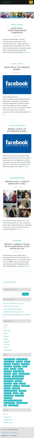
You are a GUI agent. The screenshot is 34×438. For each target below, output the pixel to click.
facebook (17, 366)
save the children (11, 390)
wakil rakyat (13, 405)
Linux (5, 333)
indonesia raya (18, 371)
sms (22, 393)
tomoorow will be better (13, 400)
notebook (8, 383)
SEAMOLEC (22, 390)
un (5, 405)
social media (9, 395)
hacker (13, 368)
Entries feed (7, 417)
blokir (27, 361)
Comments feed (8, 419)
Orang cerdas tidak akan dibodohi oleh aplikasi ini (17, 246)
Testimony (7, 344)
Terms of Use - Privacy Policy (9, 432)
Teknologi (20, 24)
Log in (6, 414)
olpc (15, 383)
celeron (7, 364)
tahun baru (19, 395)
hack (6, 368)
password (8, 385)
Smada (22, 178)
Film (5, 328)
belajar (13, 24)
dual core (8, 366)
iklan (20, 368)
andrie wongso (10, 359)
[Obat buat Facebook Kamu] (17, 84)
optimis (22, 383)
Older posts (10, 282)
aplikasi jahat (22, 359)
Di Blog (10, 435)
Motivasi (17, 178)
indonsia (7, 373)
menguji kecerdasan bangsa (14, 378)
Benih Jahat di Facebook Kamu (17, 130)
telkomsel (8, 398)
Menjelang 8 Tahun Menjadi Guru (17, 182)
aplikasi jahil (9, 361)
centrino (16, 364)
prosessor (16, 388)
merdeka (18, 381)
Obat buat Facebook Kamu (17, 68)
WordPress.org (8, 422)
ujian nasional (22, 403)
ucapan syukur (9, 403)
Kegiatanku (7, 330)
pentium (7, 388)
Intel (15, 373)
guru (25, 366)
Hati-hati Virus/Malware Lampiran (17, 30)
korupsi (7, 376)
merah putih (9, 381)
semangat (8, 393)
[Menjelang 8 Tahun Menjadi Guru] (17, 203)
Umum (23, 125)
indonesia (8, 371)
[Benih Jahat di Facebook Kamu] (17, 143)
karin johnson (24, 373)
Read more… (26, 52)
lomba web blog (18, 376)
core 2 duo (25, 364)
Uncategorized (17, 240)
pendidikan (25, 385)
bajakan (19, 361)
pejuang (16, 385)
